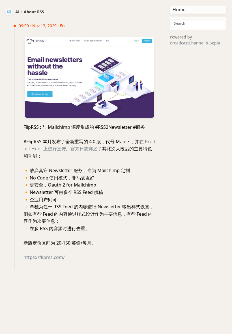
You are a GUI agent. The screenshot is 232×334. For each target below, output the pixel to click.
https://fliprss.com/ (44, 257)
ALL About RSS (29, 11)
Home (179, 10)
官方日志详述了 (86, 148)
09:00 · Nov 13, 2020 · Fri (42, 25)
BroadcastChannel (188, 43)
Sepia (215, 43)
